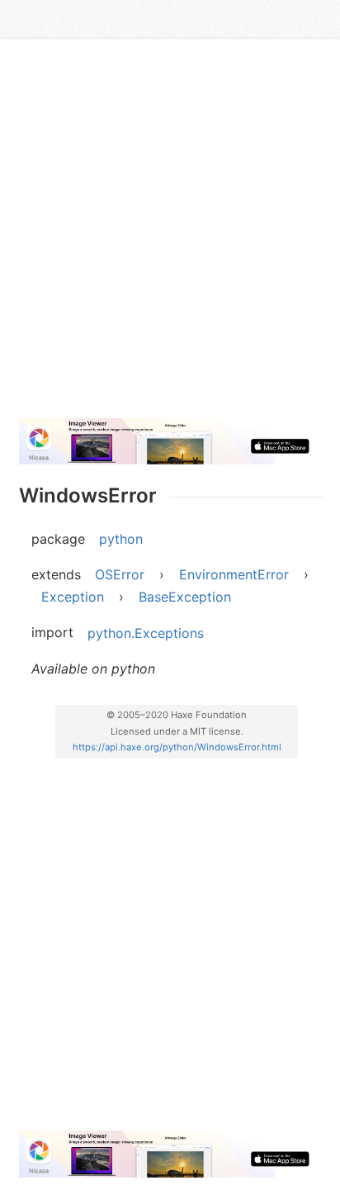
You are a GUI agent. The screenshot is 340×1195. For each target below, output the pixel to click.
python (121, 539)
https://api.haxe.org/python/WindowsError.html (177, 747)
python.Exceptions (145, 632)
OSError (119, 574)
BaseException (185, 596)
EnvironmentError (234, 574)
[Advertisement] (170, 234)
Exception (72, 596)
